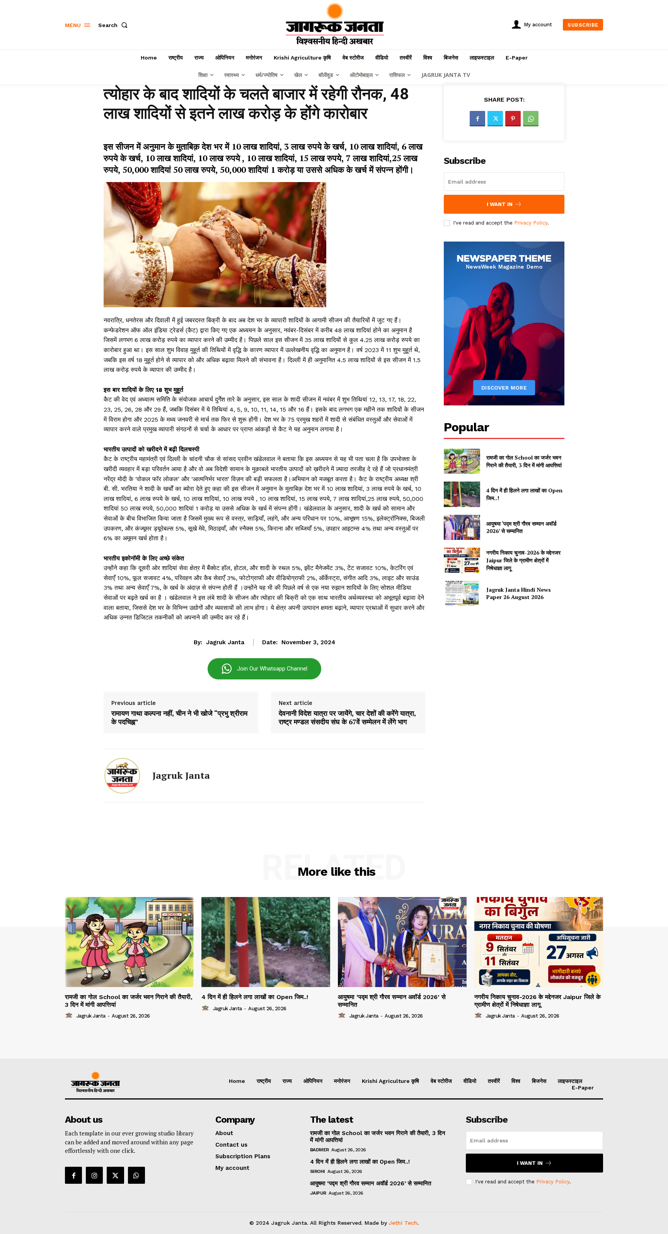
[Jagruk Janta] (122, 775)
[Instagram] (94, 1175)
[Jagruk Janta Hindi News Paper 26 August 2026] (462, 593)
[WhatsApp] (530, 118)
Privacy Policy (530, 223)
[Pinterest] (513, 118)
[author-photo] (70, 1015)
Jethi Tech (403, 1223)
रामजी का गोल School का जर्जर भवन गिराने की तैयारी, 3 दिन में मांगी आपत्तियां (524, 461)
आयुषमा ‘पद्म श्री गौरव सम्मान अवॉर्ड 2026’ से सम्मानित (521, 527)
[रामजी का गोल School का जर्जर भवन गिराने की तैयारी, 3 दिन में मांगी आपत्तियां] (462, 461)
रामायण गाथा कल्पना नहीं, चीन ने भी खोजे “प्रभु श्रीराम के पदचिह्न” (179, 717)
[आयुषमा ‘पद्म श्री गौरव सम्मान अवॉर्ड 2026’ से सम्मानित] (462, 527)
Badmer (319, 1149)
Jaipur (318, 1193)
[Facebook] (477, 118)
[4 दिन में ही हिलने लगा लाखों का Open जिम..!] (462, 494)
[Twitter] (495, 118)
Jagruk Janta (225, 642)
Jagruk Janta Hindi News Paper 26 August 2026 (518, 593)
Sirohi (317, 1171)
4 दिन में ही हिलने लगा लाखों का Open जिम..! (254, 997)
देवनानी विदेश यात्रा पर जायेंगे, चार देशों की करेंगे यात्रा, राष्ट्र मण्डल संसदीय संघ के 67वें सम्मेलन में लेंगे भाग (347, 717)
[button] (114, 25)
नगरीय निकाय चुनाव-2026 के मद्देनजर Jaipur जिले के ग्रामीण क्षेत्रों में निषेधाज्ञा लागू (523, 560)
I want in (500, 204)
